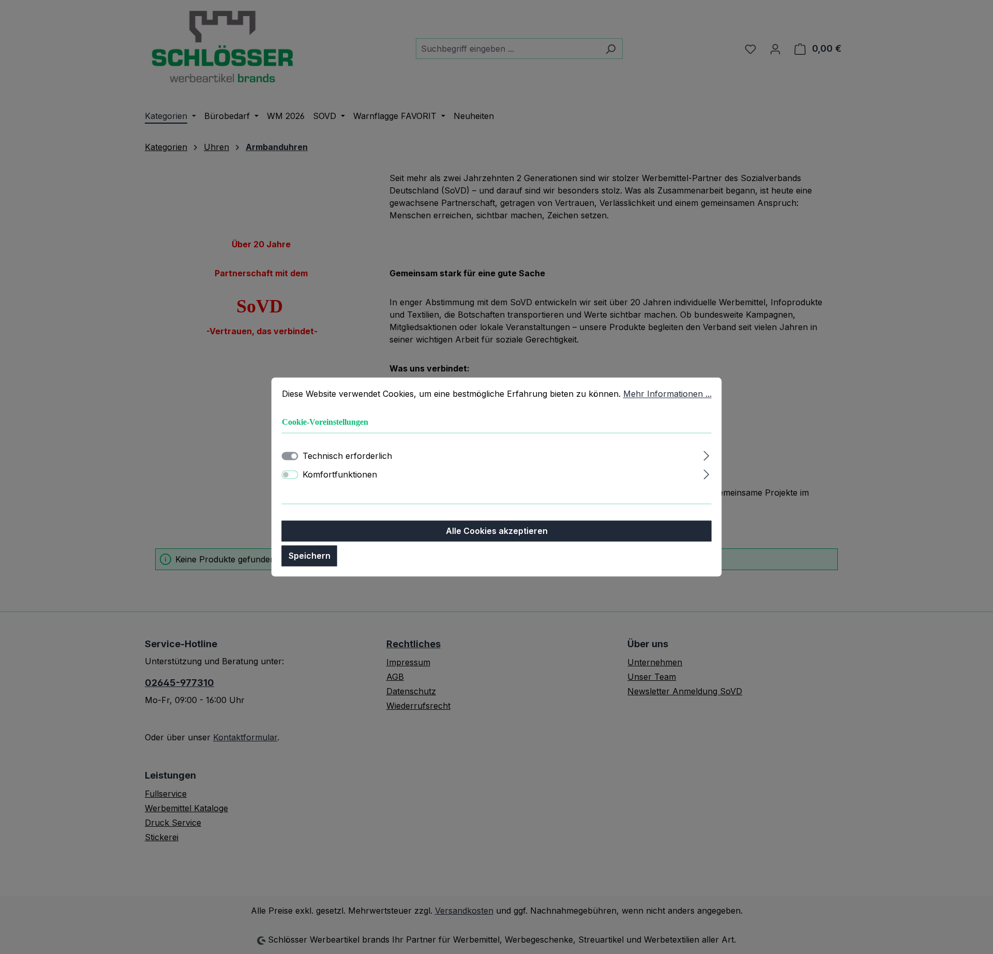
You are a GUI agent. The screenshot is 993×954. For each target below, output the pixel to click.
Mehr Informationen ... (667, 394)
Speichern (309, 556)
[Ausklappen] (706, 454)
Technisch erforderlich (347, 456)
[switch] (290, 475)
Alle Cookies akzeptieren (497, 531)
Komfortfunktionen (340, 475)
